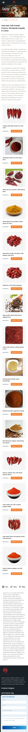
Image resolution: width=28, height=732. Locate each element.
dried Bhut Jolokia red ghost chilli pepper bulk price (13, 254)
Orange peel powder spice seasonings (11, 380)
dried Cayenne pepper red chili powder (12, 569)
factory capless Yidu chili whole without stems (12, 474)
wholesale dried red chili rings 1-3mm (13, 159)
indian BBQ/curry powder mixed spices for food (13, 222)
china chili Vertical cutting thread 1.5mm (13, 348)
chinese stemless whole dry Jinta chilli (13, 127)
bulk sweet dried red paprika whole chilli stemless (14, 537)
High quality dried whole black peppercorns (12, 316)
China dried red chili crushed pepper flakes (12, 506)
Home (6, 20)
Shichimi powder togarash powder (13, 411)
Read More (5, 131)
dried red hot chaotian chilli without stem (14, 191)
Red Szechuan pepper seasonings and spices (13, 442)
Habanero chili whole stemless (12, 285)
